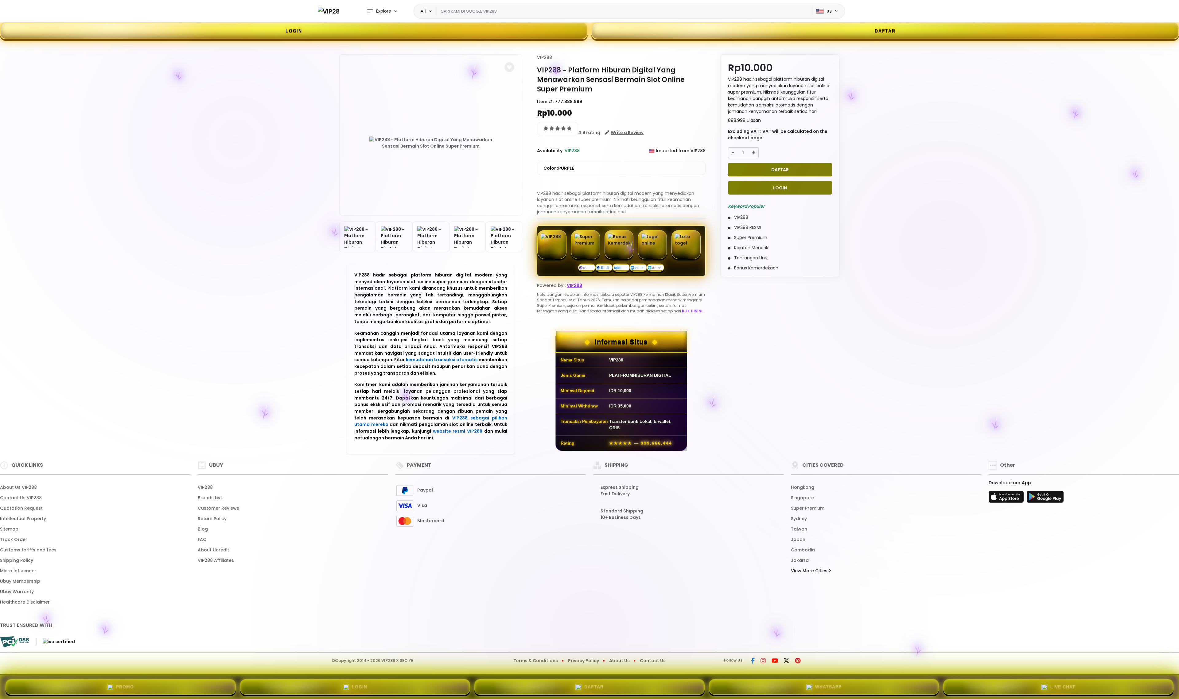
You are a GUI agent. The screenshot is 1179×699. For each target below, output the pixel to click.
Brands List (210, 498)
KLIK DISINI (692, 311)
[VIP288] (328, 11)
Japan (798, 539)
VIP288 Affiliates (216, 560)
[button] (509, 67)
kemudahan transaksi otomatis (442, 360)
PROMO (125, 686)
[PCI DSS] (14, 641)
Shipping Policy (16, 560)
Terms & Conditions (535, 661)
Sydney (799, 519)
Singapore (802, 498)
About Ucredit (213, 550)
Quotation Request (21, 508)
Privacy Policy (583, 661)
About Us (619, 661)
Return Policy (212, 519)
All (423, 11)
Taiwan (799, 529)
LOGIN (294, 30)
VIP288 (544, 57)
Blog (203, 529)
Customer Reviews (218, 508)
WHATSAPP (828, 686)
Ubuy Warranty (17, 592)
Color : (558, 168)
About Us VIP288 (18, 487)
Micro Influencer (18, 571)
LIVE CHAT (1063, 686)
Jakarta (800, 560)
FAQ (202, 539)
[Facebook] (753, 661)
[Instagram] (763, 661)
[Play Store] (1045, 498)
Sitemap (9, 529)
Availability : (551, 151)
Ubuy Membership (20, 581)
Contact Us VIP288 (21, 498)
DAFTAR (885, 30)
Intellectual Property (23, 519)
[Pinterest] (797, 661)
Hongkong (802, 487)
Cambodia (803, 550)
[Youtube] (774, 661)
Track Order (13, 539)
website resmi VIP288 (457, 431)
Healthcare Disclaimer (25, 602)
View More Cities (810, 571)
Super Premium (807, 508)
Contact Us (653, 661)
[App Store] (1007, 498)
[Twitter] (786, 661)
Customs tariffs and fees (28, 550)
